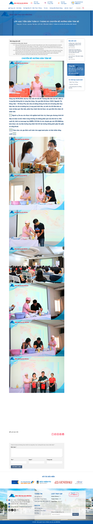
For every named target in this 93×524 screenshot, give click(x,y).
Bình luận (13, 447)
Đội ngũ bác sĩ (38, 496)
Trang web (49, 459)
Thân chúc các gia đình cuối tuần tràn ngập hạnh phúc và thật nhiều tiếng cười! (31, 54)
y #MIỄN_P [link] (31, 121)
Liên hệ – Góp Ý (68, 8)
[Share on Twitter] (55, 434)
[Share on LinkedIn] (63, 434)
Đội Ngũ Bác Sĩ (27, 8)
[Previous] (13, 483)
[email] (17, 510)
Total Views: (54, 501)
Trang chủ (19, 24)
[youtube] (15, 510)
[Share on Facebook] (52, 434)
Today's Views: (55, 499)
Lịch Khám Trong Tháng (40, 499)
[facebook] (9, 510)
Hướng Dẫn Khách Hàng (56, 8)
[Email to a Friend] (58, 434)
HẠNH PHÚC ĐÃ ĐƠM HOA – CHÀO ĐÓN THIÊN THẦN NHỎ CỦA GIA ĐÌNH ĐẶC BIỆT (75, 51)
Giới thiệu (18, 8)
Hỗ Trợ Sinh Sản (39, 508)
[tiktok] (12, 510)
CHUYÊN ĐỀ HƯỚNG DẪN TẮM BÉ (19, 43)
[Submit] (83, 8)
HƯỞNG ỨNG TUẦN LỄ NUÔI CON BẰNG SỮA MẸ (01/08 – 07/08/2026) (75, 45)
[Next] (79, 483)
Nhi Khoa (37, 513)
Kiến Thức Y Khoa (37, 8)
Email (30, 459)
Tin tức (46, 8)
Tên (12, 459)
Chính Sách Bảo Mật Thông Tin (42, 501)
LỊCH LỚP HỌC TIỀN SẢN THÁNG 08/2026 (76, 57)
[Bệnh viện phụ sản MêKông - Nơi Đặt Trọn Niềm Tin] (18, 3)
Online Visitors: (55, 496)
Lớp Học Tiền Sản (32, 24)
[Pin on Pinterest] (60, 434)
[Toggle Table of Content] (61, 41)
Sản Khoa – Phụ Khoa (40, 510)
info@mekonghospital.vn (25, 506)
